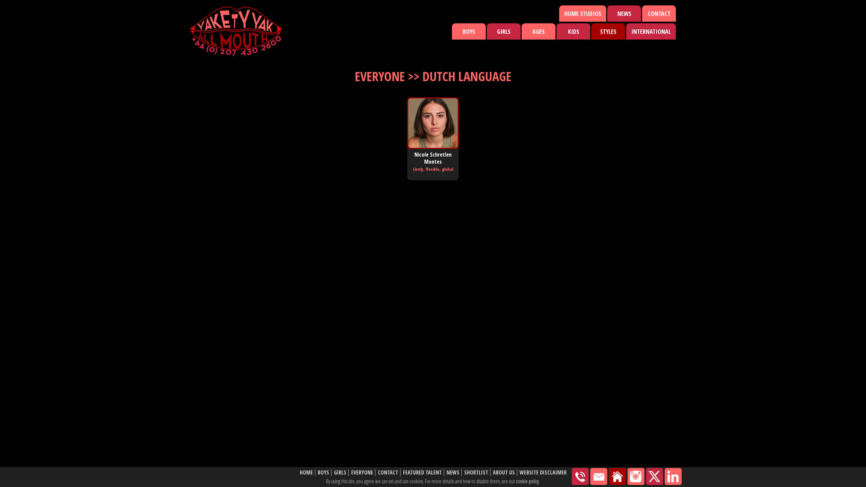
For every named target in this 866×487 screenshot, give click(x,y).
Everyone (362, 472)
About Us (504, 472)
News (624, 13)
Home (306, 472)
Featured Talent (422, 472)
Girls (503, 31)
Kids (573, 31)
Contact (659, 13)
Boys (469, 31)
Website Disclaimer (543, 472)
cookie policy (527, 481)
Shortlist (476, 472)
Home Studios (582, 13)
